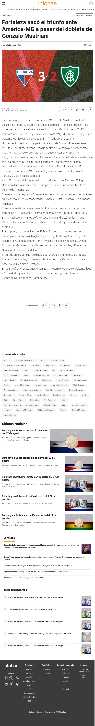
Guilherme (46, 380)
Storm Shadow (51, 9)
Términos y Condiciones (84, 670)
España (29, 677)
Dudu (26, 375)
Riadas (41, 9)
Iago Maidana (42, 395)
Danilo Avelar (59, 395)
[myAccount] (91, 3)
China (61, 9)
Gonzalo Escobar (41, 375)
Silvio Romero (79, 385)
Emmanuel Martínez (12, 405)
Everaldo (7, 410)
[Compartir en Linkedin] (77, 109)
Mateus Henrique (79, 405)
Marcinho (34, 400)
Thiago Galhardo (11, 390)
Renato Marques (78, 410)
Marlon (85, 395)
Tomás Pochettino (29, 380)
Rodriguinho (9, 395)
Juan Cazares (32, 405)
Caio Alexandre (60, 375)
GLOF (76, 9)
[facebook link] (6, 678)
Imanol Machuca (22, 385)
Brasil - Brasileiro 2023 (25, 360)
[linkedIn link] (17, 684)
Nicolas (73, 395)
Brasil (43, 360)
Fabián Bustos (10, 415)
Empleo (47, 673)
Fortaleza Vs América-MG (15, 365)
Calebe (7, 385)
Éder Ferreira (49, 400)
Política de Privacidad (84, 676)
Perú (29, 689)
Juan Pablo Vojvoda (32, 390)
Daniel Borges (19, 400)
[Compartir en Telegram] (83, 109)
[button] (4, 3)
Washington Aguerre (55, 390)
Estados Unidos (29, 681)
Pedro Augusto (80, 380)
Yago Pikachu (10, 380)
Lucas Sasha (40, 385)
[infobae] (47, 3)
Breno (64, 405)
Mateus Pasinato (76, 390)
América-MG (49, 365)
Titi (53, 370)
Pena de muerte (85, 9)
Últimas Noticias (29, 697)
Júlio (6, 400)
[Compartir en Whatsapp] (60, 109)
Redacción (47, 669)
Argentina (66, 669)
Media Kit (65, 689)
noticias (7, 360)
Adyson (63, 410)
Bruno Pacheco (66, 370)
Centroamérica (29, 693)
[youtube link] (6, 684)
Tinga (26, 370)
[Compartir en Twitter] (71, 109)
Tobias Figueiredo (11, 375)
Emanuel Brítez (40, 370)
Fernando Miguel (11, 370)
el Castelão (65, 365)
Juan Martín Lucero (59, 385)
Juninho (63, 400)
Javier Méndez (50, 405)
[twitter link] (11, 678)
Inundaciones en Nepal (11, 9)
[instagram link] (17, 678)
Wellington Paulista (46, 410)
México (29, 685)
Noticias (6, 15)
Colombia (29, 673)
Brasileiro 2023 (57, 360)
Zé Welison (77, 375)
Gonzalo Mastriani (24, 410)
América (29, 669)
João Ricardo (81, 365)
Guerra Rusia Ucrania (29, 9)
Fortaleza (35, 365)
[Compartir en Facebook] (65, 109)
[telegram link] (11, 684)
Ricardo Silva (25, 395)
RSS (29, 701)
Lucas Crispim (62, 380)
